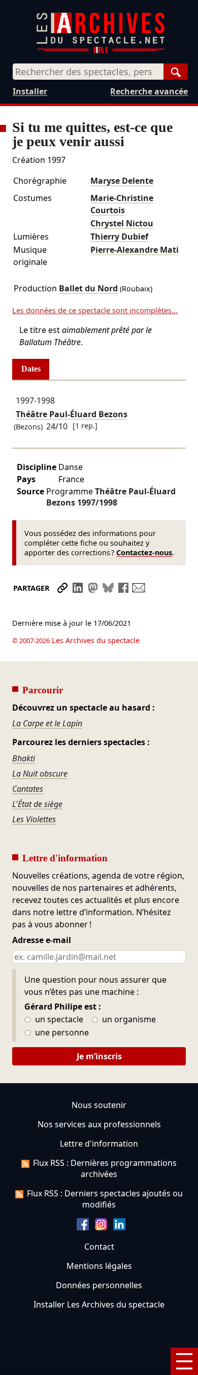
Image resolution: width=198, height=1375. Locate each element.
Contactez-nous (144, 552)
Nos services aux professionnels (99, 1124)
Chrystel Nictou (121, 223)
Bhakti (23, 758)
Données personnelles (99, 1285)
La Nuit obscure (40, 773)
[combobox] (88, 71)
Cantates (27, 788)
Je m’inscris (99, 1056)
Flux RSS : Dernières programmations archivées (105, 1168)
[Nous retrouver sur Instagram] (101, 1227)
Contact (99, 1246)
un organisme (128, 1019)
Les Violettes (34, 819)
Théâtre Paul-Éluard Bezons (71, 414)
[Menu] (184, 1361)
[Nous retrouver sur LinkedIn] (119, 1227)
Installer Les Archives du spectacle (99, 1304)
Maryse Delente (121, 180)
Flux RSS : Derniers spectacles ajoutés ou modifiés (105, 1199)
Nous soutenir (99, 1105)
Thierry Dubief (119, 236)
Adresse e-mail (41, 940)
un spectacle (58, 1019)
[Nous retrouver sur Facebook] (83, 1227)
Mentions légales (99, 1265)
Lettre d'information (99, 1143)
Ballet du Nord (88, 288)
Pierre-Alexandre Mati (134, 249)
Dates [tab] (31, 368)
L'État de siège (37, 804)
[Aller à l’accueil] (100, 51)
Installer (30, 91)
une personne (61, 1032)
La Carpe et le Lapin (47, 723)
